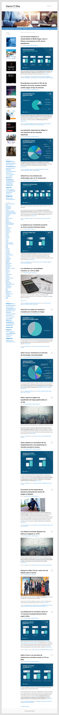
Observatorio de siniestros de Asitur (27, 304)
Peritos (7, 273)
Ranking (7, 280)
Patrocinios (8, 270)
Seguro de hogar (47, 218)
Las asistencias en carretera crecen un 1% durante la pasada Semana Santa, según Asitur (34, 614)
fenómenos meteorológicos (25, 77)
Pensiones (8, 271)
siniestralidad (51, 77)
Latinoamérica (8, 258)
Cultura (7, 217)
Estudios (7, 232)
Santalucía (11, 192)
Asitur (38, 261)
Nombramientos (9, 265)
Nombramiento (12, 181)
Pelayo (10, 189)
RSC (11, 191)
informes (8, 173)
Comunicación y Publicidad (11, 213)
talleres (35, 124)
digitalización (8, 168)
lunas (42, 123)
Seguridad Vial (29, 263)
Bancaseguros (8, 207)
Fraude (7, 240)
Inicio (7, 28)
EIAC (7, 225)
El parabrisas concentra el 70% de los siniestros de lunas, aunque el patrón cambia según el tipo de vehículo (34, 85)
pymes (38, 77)
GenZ (7, 241)
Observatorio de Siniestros (28, 606)
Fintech (7, 235)
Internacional (8, 253)
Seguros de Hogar (45, 77)
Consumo (7, 215)
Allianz (7, 164)
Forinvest (7, 236)
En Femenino (31, 28)
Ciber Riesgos (8, 208)
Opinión (7, 269)
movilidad (45, 123)
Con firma (45, 28)
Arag (9, 164)
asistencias (36, 483)
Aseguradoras (27, 76)
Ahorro (7, 204)
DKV (11, 168)
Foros (7, 239)
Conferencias (8, 214)
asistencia (35, 76)
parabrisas (49, 123)
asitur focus (39, 76)
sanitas (7, 192)
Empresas (8, 229)
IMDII (7, 247)
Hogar (31, 77)
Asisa (10, 164)
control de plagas (44, 525)
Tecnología (8, 199)
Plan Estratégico (9, 274)
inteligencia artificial (9, 174)
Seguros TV (12, 28)
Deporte (7, 220)
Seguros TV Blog (13, 6)
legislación (7, 318)
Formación (8, 237)
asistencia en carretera (41, 701)
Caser (13, 164)
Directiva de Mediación (10, 223)
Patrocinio (7, 189)
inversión (13, 174)
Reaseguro (8, 281)
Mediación (9, 178)
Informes (38, 303)
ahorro (15, 163)
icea (15, 171)
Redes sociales (8, 282)
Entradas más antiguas (25, 706)
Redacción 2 (33, 229)
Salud (7, 290)
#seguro (35, 261)
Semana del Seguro (9, 293)
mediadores (49, 261)
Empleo (7, 226)
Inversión (7, 256)
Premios (12, 189)
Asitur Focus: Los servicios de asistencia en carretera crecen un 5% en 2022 (35, 657)
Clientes (31, 218)
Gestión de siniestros (33, 303)
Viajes (7, 297)
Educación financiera (9, 224)
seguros (40, 77)
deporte (14, 166)
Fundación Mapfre (8, 171)
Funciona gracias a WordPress (29, 710)
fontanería (46, 391)
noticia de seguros (24, 263)
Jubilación (8, 257)
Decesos (7, 219)
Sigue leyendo (46, 74)
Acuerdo (13, 161)
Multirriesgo (34, 77)
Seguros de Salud (9, 198)
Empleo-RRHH (8, 228)
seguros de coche (27, 124)
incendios (42, 346)
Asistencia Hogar (39, 169)
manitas (50, 391)
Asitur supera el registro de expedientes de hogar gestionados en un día (34, 399)
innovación (8, 251)
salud (13, 191)
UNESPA (11, 199)
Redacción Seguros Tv (34, 45)
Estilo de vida (8, 231)
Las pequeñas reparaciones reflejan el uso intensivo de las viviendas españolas (34, 132)
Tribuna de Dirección (38, 28)
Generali (12, 171)
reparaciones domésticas (25, 170)
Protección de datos (9, 277)
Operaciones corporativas (10, 268)
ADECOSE (12, 163)
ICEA (7, 246)
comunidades (48, 76)
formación (8, 170)
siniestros (31, 124)
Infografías (8, 248)
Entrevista (8, 230)
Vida (7, 298)
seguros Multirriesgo (35, 170)
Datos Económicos (9, 218)
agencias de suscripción (10, 203)
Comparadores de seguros (10, 212)
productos (8, 191)
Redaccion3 (34, 272)
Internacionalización (9, 254)
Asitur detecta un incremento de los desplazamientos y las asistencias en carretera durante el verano (34, 444)
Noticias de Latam (19, 28)
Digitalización (8, 222)
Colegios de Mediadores (10, 211)
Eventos (7, 234)
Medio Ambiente (9, 263)
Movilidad (31, 123)
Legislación (8, 259)
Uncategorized (27, 436)
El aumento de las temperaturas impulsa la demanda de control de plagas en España (32, 491)
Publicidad (8, 279)
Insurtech (11, 173)
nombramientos (9, 183)
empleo (13, 168)
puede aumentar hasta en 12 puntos (44, 387)
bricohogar (43, 391)
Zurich (14, 199)
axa (12, 164)
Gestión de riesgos (9, 242)
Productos (8, 276)
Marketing (7, 260)
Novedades (8, 267)
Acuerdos (8, 163)
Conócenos (25, 28)
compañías (45, 261)
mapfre (10, 176)
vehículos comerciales (40, 124)
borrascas (43, 76)
